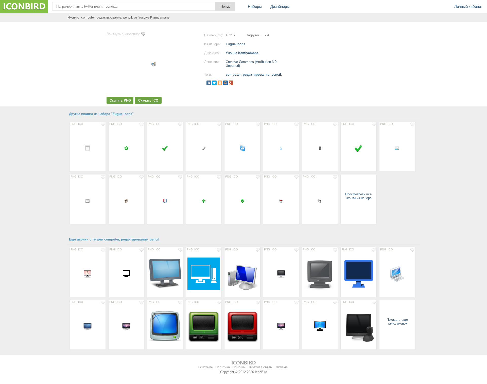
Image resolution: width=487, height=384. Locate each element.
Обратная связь (260, 367)
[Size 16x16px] (126, 148)
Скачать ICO (148, 100)
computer (233, 74)
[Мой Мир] (225, 83)
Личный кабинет (468, 6)
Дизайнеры (280, 6)
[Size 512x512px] (204, 273)
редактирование (256, 74)
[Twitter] (214, 83)
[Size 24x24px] (88, 148)
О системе (205, 367)
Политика (222, 367)
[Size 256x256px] (320, 273)
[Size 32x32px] (358, 148)
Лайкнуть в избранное (123, 34)
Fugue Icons (235, 44)
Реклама (281, 367)
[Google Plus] (231, 83)
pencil (276, 74)
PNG (74, 123)
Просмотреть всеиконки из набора (358, 196)
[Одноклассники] (220, 83)
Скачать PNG (120, 100)
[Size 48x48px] (320, 326)
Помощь (238, 367)
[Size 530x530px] (358, 273)
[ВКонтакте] (208, 83)
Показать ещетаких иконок (397, 321)
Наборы (255, 6)
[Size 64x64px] (397, 273)
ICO (80, 123)
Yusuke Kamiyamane (242, 53)
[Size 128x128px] (165, 273)
